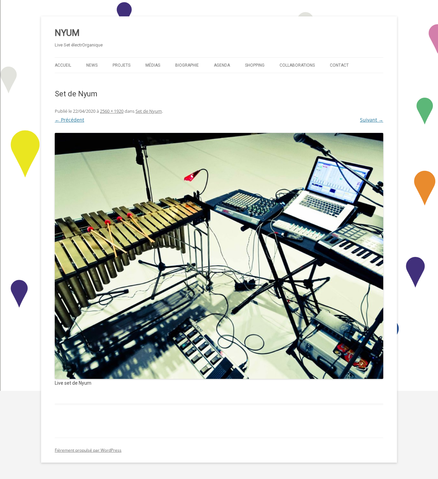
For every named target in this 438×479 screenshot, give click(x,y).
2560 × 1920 (112, 111)
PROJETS (121, 65)
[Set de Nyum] (219, 256)
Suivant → (371, 120)
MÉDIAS (152, 65)
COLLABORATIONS (297, 65)
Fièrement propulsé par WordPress (88, 450)
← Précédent (69, 120)
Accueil (63, 65)
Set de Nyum (149, 111)
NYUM (67, 33)
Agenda (222, 65)
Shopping (255, 65)
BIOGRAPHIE (187, 65)
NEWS (92, 65)
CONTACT (339, 65)
